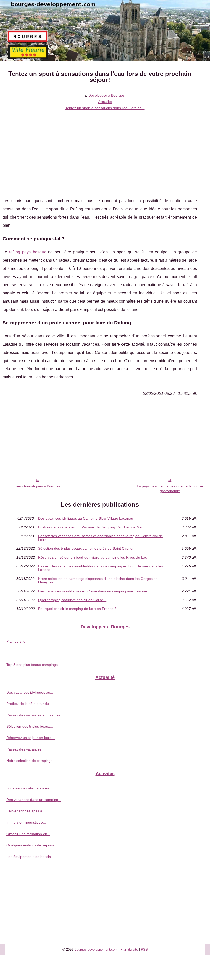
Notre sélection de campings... (31, 760)
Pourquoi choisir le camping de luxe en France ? (77, 608)
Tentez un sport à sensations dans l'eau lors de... (105, 108)
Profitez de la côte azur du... (29, 704)
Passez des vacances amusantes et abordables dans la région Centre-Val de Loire (100, 537)
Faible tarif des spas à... (25, 811)
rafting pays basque (27, 252)
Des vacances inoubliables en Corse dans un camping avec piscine (92, 591)
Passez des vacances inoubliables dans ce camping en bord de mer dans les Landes (100, 568)
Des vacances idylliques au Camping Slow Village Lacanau (85, 518)
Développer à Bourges (106, 95)
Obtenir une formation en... (28, 834)
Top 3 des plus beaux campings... (33, 665)
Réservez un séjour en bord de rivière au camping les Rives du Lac (92, 557)
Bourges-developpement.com (96, 949)
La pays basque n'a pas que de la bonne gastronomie (170, 488)
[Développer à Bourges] (105, 30)
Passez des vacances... (25, 749)
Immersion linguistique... (26, 822)
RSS (144, 949)
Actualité (105, 102)
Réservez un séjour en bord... (30, 738)
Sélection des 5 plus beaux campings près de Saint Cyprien (86, 548)
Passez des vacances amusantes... (35, 715)
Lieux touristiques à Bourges (37, 486)
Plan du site (15, 641)
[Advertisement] (100, 151)
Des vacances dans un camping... (33, 800)
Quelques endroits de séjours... (31, 845)
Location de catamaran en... (29, 788)
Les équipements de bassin (28, 857)
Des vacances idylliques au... (29, 692)
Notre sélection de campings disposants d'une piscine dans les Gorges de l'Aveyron (98, 580)
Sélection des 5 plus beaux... (29, 726)
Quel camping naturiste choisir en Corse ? (72, 600)
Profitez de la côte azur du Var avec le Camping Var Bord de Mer (90, 527)
